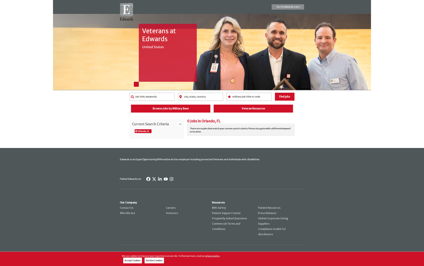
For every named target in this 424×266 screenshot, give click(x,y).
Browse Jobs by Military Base (171, 108)
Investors (172, 213)
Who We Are (127, 213)
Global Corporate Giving (273, 218)
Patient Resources (269, 207)
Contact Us (126, 207)
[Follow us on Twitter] (154, 179)
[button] (288, 7)
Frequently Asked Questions (229, 218)
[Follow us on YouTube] (166, 179)
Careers (171, 207)
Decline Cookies (154, 260)
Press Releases (267, 213)
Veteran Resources (253, 108)
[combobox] (152, 97)
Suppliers (264, 223)
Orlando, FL (143, 131)
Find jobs (284, 96)
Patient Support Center (226, 213)
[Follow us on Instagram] (171, 179)
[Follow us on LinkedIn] (160, 179)
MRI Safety (219, 207)
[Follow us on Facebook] (148, 179)
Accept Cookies (133, 260)
